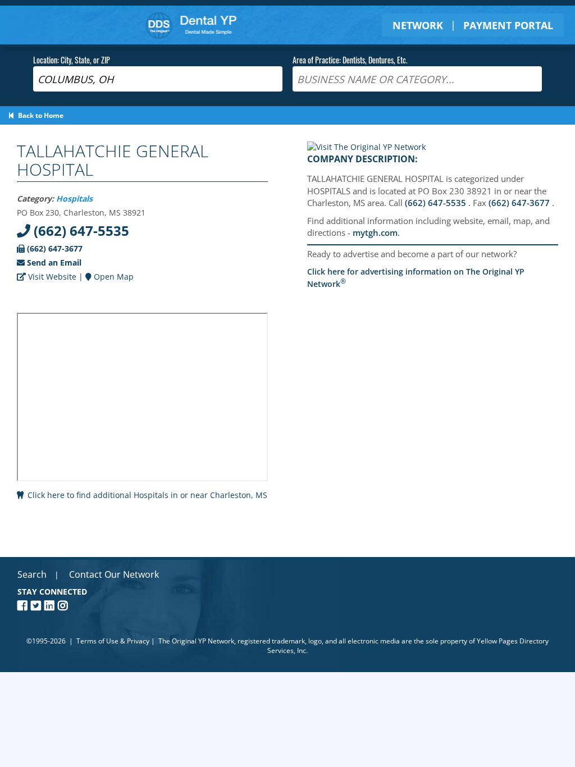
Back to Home (39, 115)
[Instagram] (64, 605)
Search (32, 574)
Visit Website (51, 276)
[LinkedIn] (51, 605)
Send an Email (53, 262)
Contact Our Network (114, 574)
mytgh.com (375, 232)
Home (191, 25)
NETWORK (418, 25)
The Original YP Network (196, 641)
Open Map (113, 276)
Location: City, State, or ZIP (71, 60)
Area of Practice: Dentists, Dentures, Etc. (350, 60)
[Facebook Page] (24, 605)
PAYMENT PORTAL (508, 25)
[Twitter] (37, 605)
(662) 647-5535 (79, 230)
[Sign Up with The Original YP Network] (366, 146)
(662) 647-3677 (54, 248)
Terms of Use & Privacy (112, 641)
